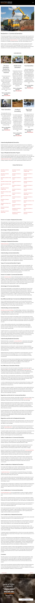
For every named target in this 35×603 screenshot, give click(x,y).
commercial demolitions (26, 369)
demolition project (8, 276)
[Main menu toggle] (33, 2)
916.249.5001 (7, 95)
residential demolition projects (6, 158)
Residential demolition (4, 243)
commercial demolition (18, 340)
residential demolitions (5, 472)
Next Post (32, 572)
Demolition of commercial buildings (7, 310)
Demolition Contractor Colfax (6, 181)
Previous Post (4, 572)
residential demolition (14, 39)
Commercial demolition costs (6, 492)
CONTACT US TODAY (26, 599)
